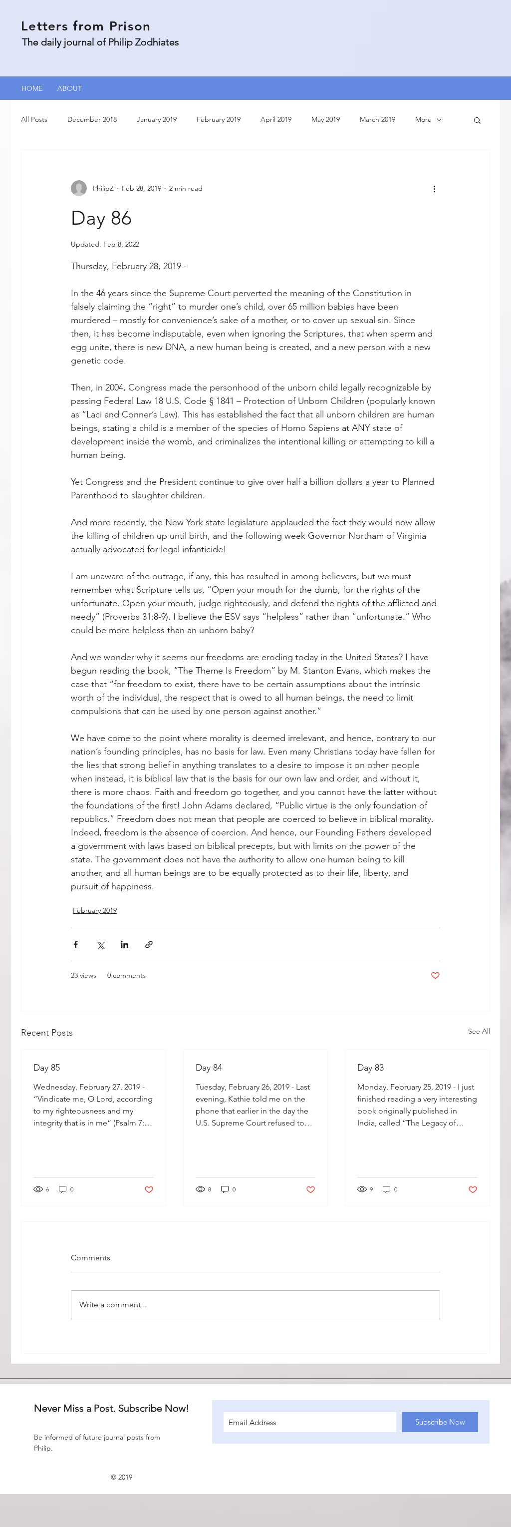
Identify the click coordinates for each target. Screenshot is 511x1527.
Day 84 (209, 1067)
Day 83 (370, 1067)
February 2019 (219, 119)
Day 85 (46, 1067)
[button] (477, 120)
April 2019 (275, 119)
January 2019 (157, 119)
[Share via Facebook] (75, 944)
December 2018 (92, 119)
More (423, 119)
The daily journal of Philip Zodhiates (100, 42)
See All (479, 1031)
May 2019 (325, 119)
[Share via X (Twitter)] (100, 944)
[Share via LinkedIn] (124, 944)
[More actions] (434, 188)
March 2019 (377, 119)
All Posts (34, 119)
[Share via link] (149, 944)
